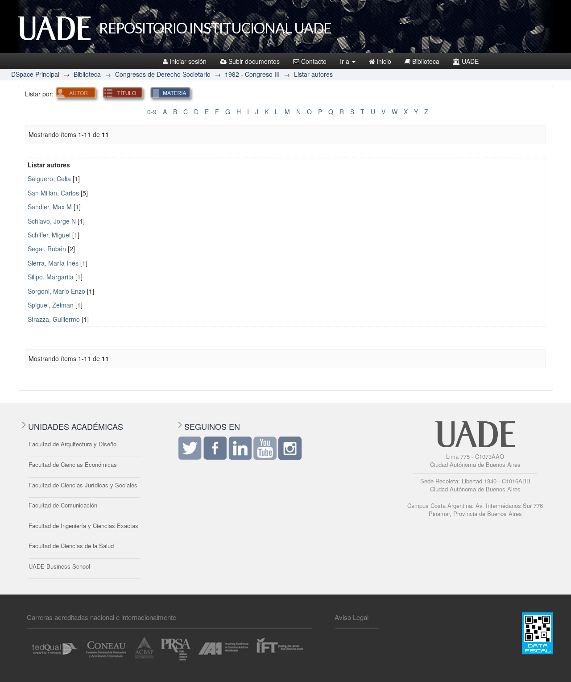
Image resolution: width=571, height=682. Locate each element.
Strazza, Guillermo (54, 319)
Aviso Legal (351, 617)
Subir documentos (254, 61)
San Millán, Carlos (53, 192)
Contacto (314, 61)
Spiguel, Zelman (51, 304)
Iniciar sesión (188, 61)
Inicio (384, 61)
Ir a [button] (345, 61)
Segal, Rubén (47, 248)
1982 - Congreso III (252, 74)
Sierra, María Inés (53, 262)
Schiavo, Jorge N (52, 220)
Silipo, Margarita (51, 276)
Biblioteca (425, 61)
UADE (470, 61)
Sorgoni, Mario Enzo (56, 291)
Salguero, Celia (49, 178)
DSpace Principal (35, 74)
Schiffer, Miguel (49, 234)
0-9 (152, 111)
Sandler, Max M (50, 206)
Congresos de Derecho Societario (163, 74)
